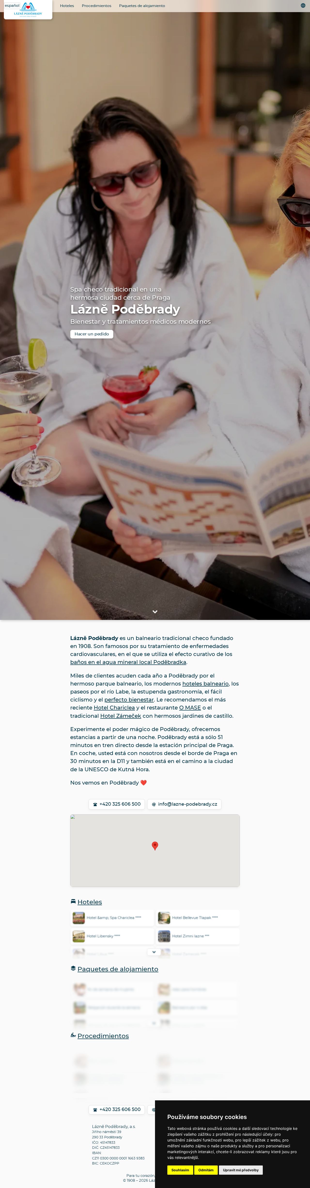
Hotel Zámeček (120, 716)
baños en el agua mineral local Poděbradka (128, 662)
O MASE (190, 707)
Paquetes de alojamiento (142, 6)
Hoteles (67, 6)
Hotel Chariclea (114, 707)
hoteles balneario (205, 684)
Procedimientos (96, 6)
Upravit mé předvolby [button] (241, 1170)
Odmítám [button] (206, 1170)
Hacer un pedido (92, 334)
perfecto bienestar (129, 699)
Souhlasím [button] (180, 1170)
